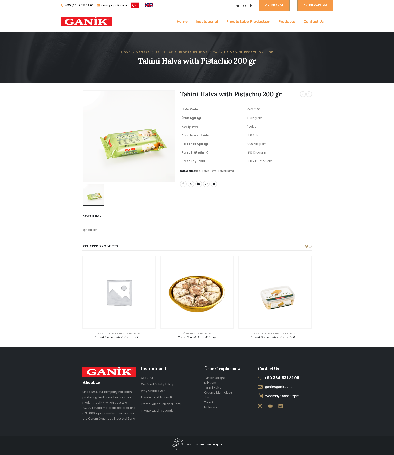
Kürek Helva (189, 333)
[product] (119, 292)
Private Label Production (248, 21)
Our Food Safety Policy (157, 384)
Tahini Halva (226, 171)
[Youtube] (238, 5)
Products (286, 21)
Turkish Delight (214, 378)
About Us (147, 378)
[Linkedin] (280, 406)
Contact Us (313, 21)
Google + (206, 184)
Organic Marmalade (218, 392)
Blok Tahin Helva (206, 171)
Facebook (183, 184)
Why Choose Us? (153, 391)
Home (182, 21)
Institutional (207, 21)
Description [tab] (91, 216)
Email (214, 184)
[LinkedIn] (251, 5)
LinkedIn (198, 184)
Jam (207, 397)
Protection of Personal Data (161, 404)
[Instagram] (244, 5)
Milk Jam (210, 383)
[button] (306, 246)
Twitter (191, 184)
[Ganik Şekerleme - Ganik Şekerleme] (86, 21)
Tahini (208, 402)
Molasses (210, 407)
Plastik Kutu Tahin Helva (111, 333)
